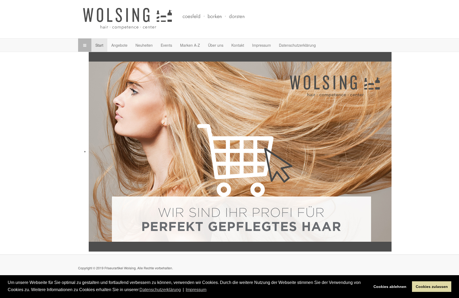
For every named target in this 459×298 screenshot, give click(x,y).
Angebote (119, 45)
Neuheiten (144, 45)
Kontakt (237, 45)
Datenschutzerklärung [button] (160, 289)
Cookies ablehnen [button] (389, 286)
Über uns (215, 45)
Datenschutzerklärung (297, 45)
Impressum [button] (196, 289)
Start (99, 45)
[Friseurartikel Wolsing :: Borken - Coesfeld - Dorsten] (184, 18)
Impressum (261, 45)
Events (166, 45)
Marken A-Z (190, 45)
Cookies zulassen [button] (432, 286)
